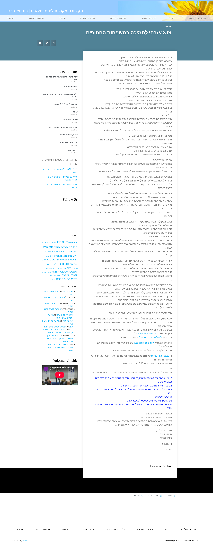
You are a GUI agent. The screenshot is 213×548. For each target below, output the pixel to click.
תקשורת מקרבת (149, 18)
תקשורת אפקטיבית (70, 275)
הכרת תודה (61, 247)
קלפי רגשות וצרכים (118, 18)
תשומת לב (51, 279)
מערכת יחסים (48, 259)
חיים (75, 255)
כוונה (51, 256)
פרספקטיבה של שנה (69, 142)
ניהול (57, 264)
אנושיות (45, 242)
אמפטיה (52, 242)
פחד (44, 264)
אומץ (70, 242)
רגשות (75, 272)
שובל (75, 112)
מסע (57, 260)
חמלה (57, 256)
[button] (53, 43)
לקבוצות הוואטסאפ (144, 342)
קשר (46, 268)
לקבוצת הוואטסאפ (147, 333)
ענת (71, 326)
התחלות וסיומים (71, 87)
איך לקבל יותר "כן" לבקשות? (65, 104)
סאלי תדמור (67, 291)
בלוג (172, 18)
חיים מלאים (66, 255)
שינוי (69, 271)
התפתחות (59, 251)
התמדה (66, 252)
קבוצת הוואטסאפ (160, 355)
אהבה (75, 242)
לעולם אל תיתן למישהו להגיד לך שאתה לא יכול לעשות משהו (59, 338)
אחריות (62, 242)
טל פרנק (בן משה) (65, 315)
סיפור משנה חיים (70, 119)
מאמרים (168, 27)
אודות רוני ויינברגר (36, 18)
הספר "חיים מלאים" (197, 18)
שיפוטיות (62, 271)
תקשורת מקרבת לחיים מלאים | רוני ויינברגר (44, 11)
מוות (67, 260)
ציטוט (69, 268)
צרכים (63, 268)
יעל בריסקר (68, 321)
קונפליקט (51, 268)
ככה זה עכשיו (72, 150)
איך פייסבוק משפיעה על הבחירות (63, 127)
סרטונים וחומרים (87, 18)
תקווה (49, 272)
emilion (26, 540)
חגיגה (52, 252)
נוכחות (64, 264)
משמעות (74, 264)
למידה (47, 256)
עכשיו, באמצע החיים (69, 135)
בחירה (73, 247)
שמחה (54, 272)
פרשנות (75, 268)
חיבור (47, 251)
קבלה (57, 268)
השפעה (73, 251)
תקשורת (44, 272)
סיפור (53, 264)
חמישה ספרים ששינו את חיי (54, 326)
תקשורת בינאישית (54, 275)
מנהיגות (63, 260)
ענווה (48, 264)
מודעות (74, 259)
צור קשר (10, 18)
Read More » (74, 82)
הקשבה (48, 247)
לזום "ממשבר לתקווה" (150, 337)
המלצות (62, 18)
